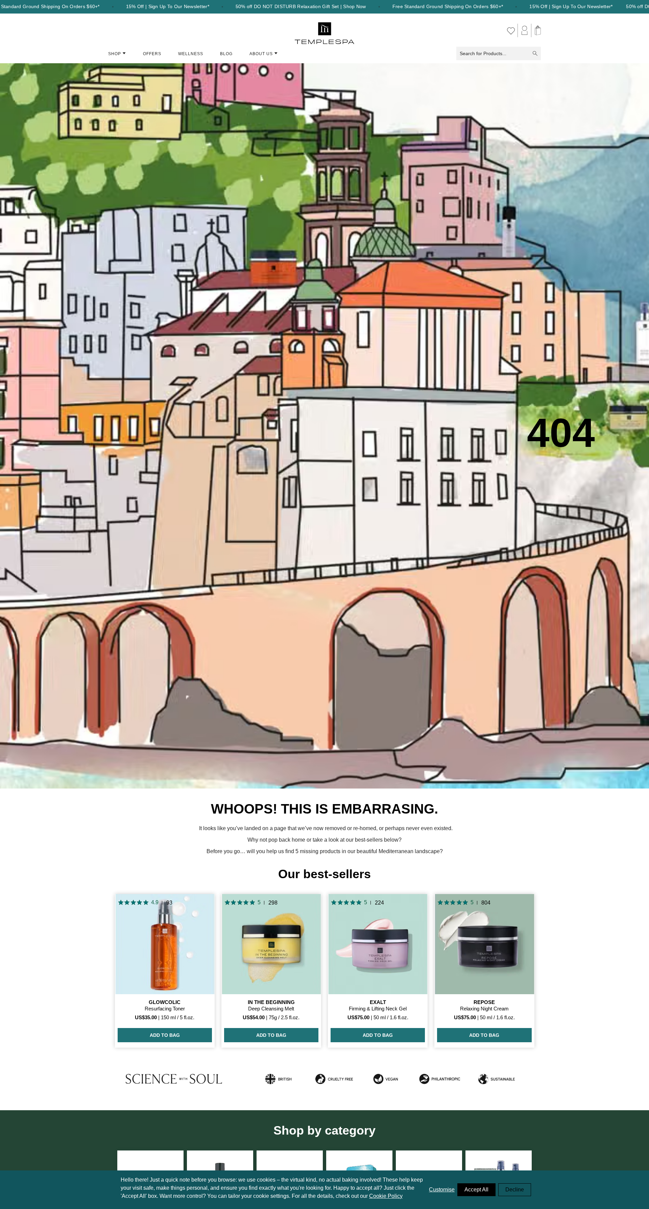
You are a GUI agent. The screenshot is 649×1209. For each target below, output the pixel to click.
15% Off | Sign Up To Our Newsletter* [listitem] (167, 6)
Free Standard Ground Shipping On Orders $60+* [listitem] (447, 6)
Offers (152, 53)
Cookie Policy (386, 1196)
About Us (261, 53)
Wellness (190, 53)
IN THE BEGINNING (271, 1002)
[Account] (524, 30)
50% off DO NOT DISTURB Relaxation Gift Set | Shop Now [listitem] (301, 6)
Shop (114, 53)
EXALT (378, 1002)
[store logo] (324, 30)
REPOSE (484, 1002)
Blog (226, 53)
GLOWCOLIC (165, 1002)
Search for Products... (483, 53)
